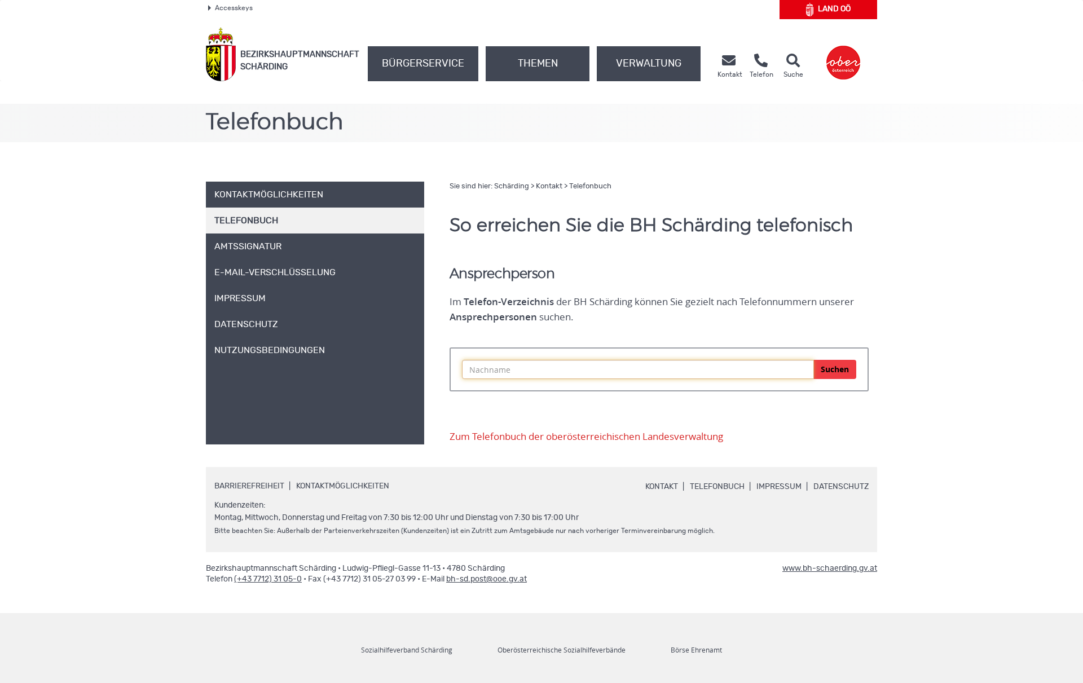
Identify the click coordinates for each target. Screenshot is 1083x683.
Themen (538, 64)
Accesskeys (234, 8)
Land (834, 9)
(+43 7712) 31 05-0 (268, 579)
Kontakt (549, 186)
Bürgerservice (423, 64)
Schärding (511, 186)
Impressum (779, 487)
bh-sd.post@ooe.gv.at (486, 579)
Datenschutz (841, 487)
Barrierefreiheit (249, 486)
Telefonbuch (590, 186)
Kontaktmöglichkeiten (342, 486)
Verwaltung (648, 64)
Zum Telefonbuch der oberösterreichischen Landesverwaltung (586, 436)
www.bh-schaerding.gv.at (829, 568)
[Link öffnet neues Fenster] (843, 54)
